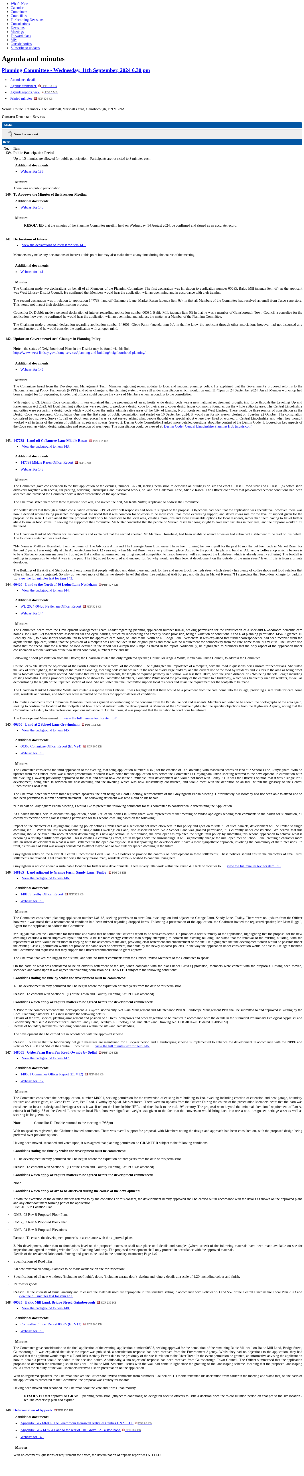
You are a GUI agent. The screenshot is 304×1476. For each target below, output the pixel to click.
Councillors (19, 16)
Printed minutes (31, 98)
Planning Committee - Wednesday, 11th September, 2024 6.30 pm (76, 70)
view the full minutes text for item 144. (91, 718)
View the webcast (26, 134)
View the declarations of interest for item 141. (54, 245)
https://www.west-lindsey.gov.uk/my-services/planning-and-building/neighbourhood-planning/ (79, 352)
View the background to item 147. (46, 1058)
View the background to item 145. (46, 730)
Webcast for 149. (32, 1437)
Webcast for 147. (32, 1081)
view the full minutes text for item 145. (254, 866)
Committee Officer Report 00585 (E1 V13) (61, 1324)
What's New (19, 4)
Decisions (17, 28)
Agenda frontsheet (33, 86)
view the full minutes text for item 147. (46, 1296)
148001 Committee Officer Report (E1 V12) (62, 1074)
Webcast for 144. (32, 613)
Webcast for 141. (32, 272)
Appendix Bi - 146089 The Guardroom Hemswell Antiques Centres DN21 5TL (86, 1423)
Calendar (17, 8)
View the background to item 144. (46, 590)
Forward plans (21, 36)
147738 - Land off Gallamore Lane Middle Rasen (60, 440)
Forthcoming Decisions (27, 20)
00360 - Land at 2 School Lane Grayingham (57, 724)
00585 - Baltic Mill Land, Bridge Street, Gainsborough (64, 1302)
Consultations (20, 24)
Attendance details (23, 80)
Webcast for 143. (32, 469)
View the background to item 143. (46, 446)
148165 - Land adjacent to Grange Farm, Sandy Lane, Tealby (69, 872)
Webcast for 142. (32, 369)
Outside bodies (21, 44)
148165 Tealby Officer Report (52, 894)
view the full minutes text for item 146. (122, 1046)
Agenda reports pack (34, 92)
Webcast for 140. (32, 207)
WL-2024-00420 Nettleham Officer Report (61, 606)
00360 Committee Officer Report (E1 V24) (61, 746)
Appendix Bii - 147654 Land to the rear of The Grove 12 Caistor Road (80, 1430)
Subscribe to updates (25, 48)
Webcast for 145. (32, 753)
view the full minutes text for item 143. (46, 578)
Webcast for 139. (32, 171)
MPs (14, 40)
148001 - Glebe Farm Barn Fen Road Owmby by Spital (65, 1052)
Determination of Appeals (43, 1410)
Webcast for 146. (32, 901)
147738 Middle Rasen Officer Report (55, 462)
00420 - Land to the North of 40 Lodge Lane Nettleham (65, 584)
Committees (19, 12)
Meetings (17, 32)
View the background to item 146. (46, 878)
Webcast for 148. (32, 1331)
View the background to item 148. (46, 1308)
